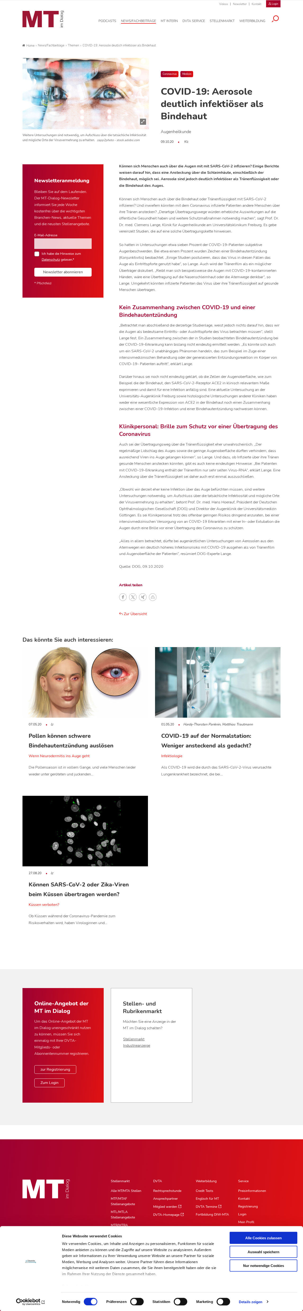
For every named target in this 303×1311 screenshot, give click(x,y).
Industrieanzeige (136, 1045)
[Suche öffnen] (275, 19)
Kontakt (256, 4)
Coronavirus (170, 74)
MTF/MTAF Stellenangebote (123, 1201)
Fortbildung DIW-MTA (212, 1214)
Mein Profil (246, 1222)
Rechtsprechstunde (167, 1191)
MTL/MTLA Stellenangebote (123, 1215)
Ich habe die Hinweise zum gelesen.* (61, 256)
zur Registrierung (55, 1069)
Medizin (186, 74)
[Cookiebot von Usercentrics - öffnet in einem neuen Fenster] (30, 1301)
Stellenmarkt (133, 1039)
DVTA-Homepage (166, 1215)
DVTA (157, 1181)
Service (243, 1181)
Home (30, 46)
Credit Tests (204, 1191)
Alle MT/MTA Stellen (126, 1191)
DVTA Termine (206, 1206)
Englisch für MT (207, 1198)
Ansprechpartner (165, 1198)
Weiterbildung (206, 1181)
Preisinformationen (252, 1191)
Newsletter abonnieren (63, 272)
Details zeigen (250, 1302)
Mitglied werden (165, 1206)
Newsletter (240, 4)
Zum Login (49, 1082)
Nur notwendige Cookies (263, 1266)
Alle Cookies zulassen (263, 1238)
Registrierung (248, 1206)
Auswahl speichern (263, 1252)
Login (242, 1214)
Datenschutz (51, 259)
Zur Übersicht (135, 614)
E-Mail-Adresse (45, 235)
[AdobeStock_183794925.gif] (85, 93)
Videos (223, 4)
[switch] (132, 1300)
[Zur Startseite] (43, 19)
